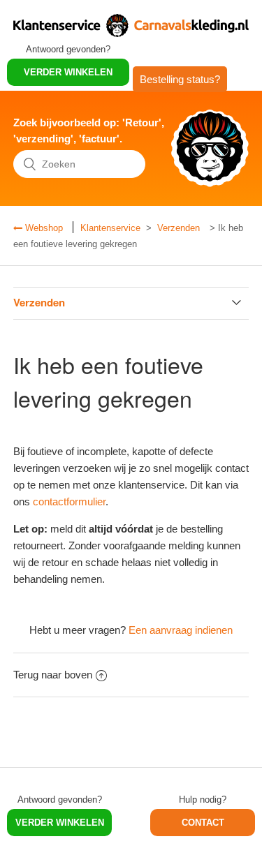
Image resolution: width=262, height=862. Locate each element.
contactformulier (69, 501)
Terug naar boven (52, 675)
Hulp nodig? (202, 799)
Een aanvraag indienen (181, 630)
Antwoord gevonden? (68, 49)
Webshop (42, 228)
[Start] (131, 33)
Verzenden (178, 228)
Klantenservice (110, 228)
